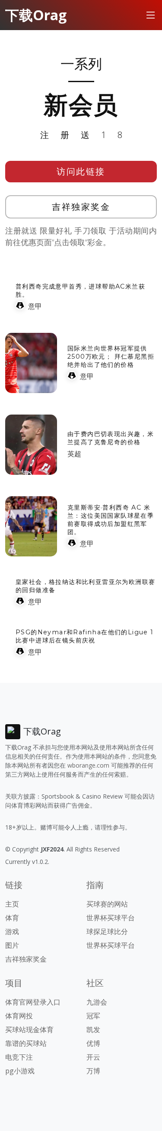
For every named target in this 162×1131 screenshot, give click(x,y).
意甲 (35, 306)
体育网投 (19, 1015)
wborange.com (88, 765)
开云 (93, 1057)
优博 (93, 1043)
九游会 (96, 1002)
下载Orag (36, 15)
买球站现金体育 (29, 1029)
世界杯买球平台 (110, 917)
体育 (12, 917)
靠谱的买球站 (26, 1043)
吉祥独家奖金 (81, 206)
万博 (93, 1071)
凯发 (93, 1029)
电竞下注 (19, 1057)
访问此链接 (81, 171)
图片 (12, 945)
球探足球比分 (107, 931)
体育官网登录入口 (32, 1002)
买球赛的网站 (107, 904)
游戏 (12, 931)
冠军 (93, 1015)
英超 (74, 453)
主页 (12, 904)
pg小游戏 (20, 1071)
